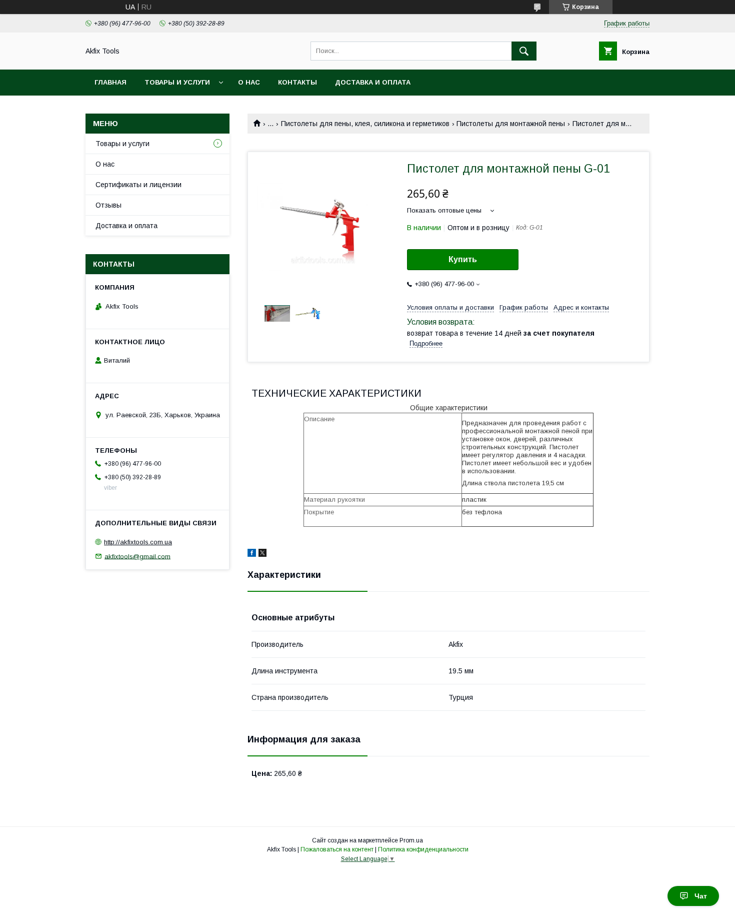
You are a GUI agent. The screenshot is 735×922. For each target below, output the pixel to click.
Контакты (297, 82)
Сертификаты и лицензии (139, 185)
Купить (462, 259)
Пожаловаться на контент (337, 849)
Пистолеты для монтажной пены (510, 124)
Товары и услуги (177, 82)
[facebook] (252, 554)
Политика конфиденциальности (423, 849)
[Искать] (524, 51)
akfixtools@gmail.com (137, 556)
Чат (700, 896)
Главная (110, 82)
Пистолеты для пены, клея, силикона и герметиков (365, 124)
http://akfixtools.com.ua (138, 542)
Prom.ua (411, 840)
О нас (249, 82)
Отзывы (109, 205)
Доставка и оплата (372, 82)
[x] (262, 554)
